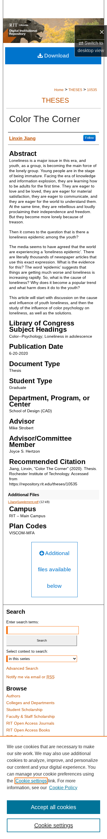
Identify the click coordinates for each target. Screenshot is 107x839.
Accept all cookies (53, 807)
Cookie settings (31, 780)
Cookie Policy (63, 787)
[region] (53, 787)
